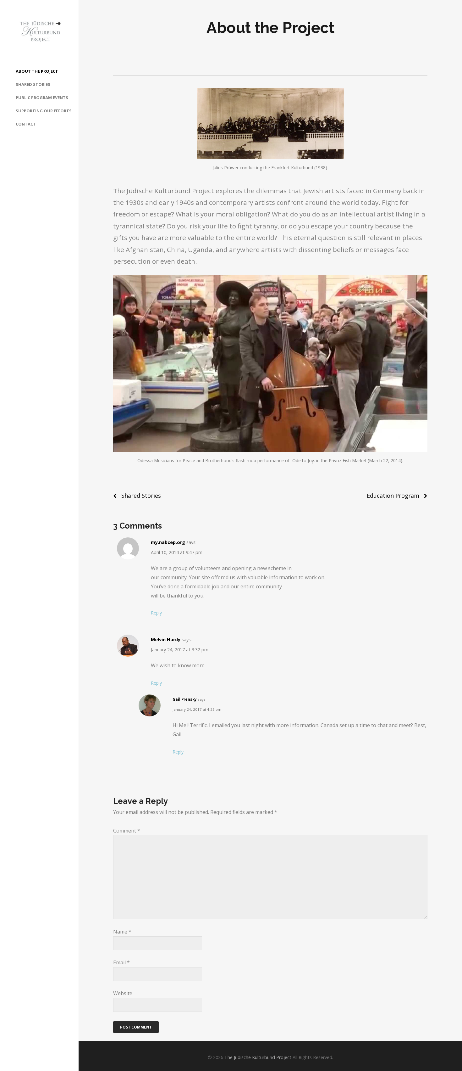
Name (122, 931)
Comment (126, 830)
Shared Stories (141, 495)
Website (122, 993)
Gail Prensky (185, 699)
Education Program (393, 495)
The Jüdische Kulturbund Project (257, 1057)
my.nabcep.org (168, 542)
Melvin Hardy (165, 639)
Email (121, 962)
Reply (156, 613)
